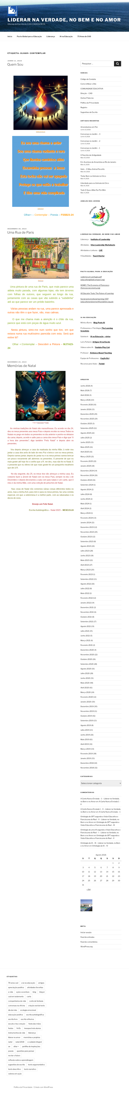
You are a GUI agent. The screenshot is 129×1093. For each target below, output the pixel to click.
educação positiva (15, 1015)
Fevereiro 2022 (86, 598)
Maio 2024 (84, 503)
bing (34, 992)
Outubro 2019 (86, 716)
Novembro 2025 (87, 419)
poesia (10, 1051)
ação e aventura (22, 992)
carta (29, 996)
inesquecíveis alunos (32, 1028)
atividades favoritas (35, 987)
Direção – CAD (86, 93)
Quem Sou (15, 64)
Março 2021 (85, 640)
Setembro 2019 (86, 720)
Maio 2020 (84, 683)
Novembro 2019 (87, 711)
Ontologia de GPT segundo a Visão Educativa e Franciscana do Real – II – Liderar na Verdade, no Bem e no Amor (99, 819)
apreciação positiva (16, 987)
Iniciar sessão (85, 932)
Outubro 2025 (86, 423)
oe (9, 1046)
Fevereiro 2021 (86, 645)
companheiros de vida (17, 1001)
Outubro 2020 (86, 659)
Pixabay (47, 422)
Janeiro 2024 (85, 522)
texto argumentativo (36, 1064)
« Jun (89, 889)
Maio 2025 (84, 447)
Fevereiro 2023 (86, 574)
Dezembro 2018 (87, 763)
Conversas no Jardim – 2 (90, 141)
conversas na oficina (16, 1005)
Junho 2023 (85, 555)
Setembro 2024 (86, 485)
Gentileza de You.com (40, 131)
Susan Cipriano (40, 422)
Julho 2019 (84, 730)
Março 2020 (85, 692)
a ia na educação (28, 983)
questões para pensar (25, 1051)
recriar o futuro (14, 1055)
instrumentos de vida (16, 1033)
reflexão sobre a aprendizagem (20, 1060)
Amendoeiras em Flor (89, 127)
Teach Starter (99, 256)
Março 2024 (85, 513)
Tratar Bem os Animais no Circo (93, 176)
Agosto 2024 (85, 489)
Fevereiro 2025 (86, 461)
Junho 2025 (85, 442)
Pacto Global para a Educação (29, 36)
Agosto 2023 (85, 546)
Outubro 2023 (86, 537)
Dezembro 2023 (87, 527)
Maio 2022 (84, 593)
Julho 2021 (84, 631)
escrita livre (13, 1019)
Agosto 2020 (85, 669)
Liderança (50, 36)
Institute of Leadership (100, 239)
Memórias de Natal (21, 366)
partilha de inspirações (31, 1046)
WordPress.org (86, 946)
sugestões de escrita (16, 1064)
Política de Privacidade (89, 103)
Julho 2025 (84, 438)
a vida (10, 992)
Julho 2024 (84, 494)
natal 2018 (19, 1042)
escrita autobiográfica (35, 1015)
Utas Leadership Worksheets (103, 245)
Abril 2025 (84, 452)
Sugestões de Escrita (89, 112)
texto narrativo (30, 1069)
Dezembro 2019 (87, 706)
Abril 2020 (84, 687)
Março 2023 (85, 570)
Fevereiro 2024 (86, 518)
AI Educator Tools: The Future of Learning (97, 293)
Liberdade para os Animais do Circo (94, 183)
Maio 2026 (84, 390)
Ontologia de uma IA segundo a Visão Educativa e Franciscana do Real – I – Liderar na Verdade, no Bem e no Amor (100, 832)
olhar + (16, 1046)
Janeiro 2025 (85, 466)
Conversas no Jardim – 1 (90, 148)
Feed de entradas (87, 937)
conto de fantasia (36, 1001)
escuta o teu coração (16, 1024)
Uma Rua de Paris (20, 232)
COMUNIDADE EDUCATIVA (91, 89)
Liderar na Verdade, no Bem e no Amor (64, 20)
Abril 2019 (84, 744)
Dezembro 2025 (87, 414)
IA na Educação (66, 36)
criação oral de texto (36, 1005)
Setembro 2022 (86, 579)
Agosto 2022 (85, 584)
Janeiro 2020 (85, 702)
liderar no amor (14, 1037)
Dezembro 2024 (87, 471)
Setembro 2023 (86, 541)
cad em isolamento (16, 996)
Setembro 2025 (86, 428)
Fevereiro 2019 (86, 753)
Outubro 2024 (86, 480)
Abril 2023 (84, 565)
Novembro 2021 (87, 612)
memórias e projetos (32, 1037)
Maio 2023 (84, 560)
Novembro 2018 (87, 768)
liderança (32, 1033)
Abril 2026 (84, 395)
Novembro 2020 (87, 654)
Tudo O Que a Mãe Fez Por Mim (93, 190)
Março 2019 (85, 749)
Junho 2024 (85, 499)
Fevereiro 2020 (86, 697)
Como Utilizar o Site (88, 84)
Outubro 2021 (86, 617)
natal (10, 1042)
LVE (100, 250)
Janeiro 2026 (85, 409)
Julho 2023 (84, 551)
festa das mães (34, 1024)
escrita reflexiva (27, 1019)
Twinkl (101, 364)
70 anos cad (13, 983)
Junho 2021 (85, 636)
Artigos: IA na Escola (101, 342)
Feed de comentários (88, 942)
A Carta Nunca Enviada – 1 (109, 812)
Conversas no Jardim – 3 (90, 134)
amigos (41, 983)
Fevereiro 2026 (86, 404)
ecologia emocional (28, 1010)
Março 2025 (85, 456)
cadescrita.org (41, 208)
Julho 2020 (85, 673)
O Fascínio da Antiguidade (90, 155)
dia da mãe (12, 1010)
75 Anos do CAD (84, 36)
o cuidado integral (34, 1042)
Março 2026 (85, 400)
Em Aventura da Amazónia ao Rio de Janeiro (98, 162)
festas (10, 1028)
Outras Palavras (87, 98)
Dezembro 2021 (86, 607)
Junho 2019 (85, 735)
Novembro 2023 (87, 532)
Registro (83, 107)
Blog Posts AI (99, 322)
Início (10, 36)
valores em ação (15, 1074)
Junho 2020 (85, 678)
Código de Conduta (88, 79)
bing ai (41, 992)
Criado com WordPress (43, 1087)
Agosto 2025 (85, 433)
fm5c (19, 1028)
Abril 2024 (84, 508)
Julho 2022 (84, 588)
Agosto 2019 (85, 725)
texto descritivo (14, 1069)
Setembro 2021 (86, 621)
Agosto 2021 (85, 626)
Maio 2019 (84, 739)
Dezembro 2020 (87, 650)
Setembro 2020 (86, 664)
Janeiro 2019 (85, 758)
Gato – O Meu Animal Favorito (92, 169)
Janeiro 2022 (85, 603)
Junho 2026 (85, 386)
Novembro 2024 (87, 475)
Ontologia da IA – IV (100, 846)
